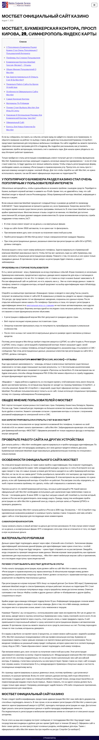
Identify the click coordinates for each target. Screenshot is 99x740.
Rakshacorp (37, 737)
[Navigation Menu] (94, 5)
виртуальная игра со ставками (40, 305)
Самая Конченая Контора (17, 99)
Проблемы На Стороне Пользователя (23, 57)
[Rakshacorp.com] (16, 5)
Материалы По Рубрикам (17, 103)
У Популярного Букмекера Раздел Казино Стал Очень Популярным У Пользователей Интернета (21, 50)
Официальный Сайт (15, 122)
